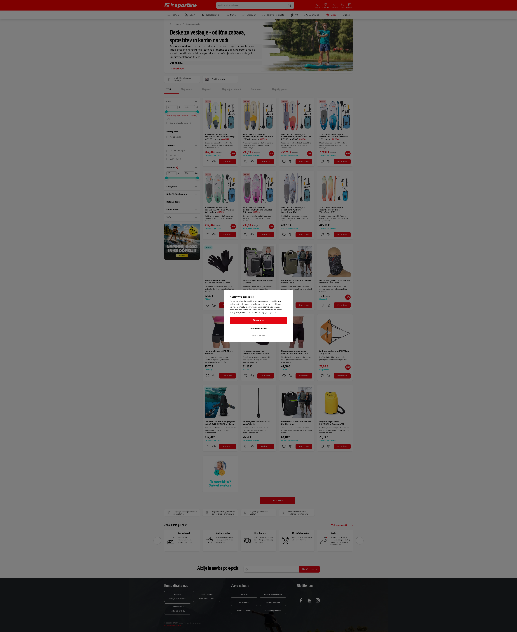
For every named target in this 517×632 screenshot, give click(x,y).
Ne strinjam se (258, 335)
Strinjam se (258, 320)
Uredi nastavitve (258, 328)
